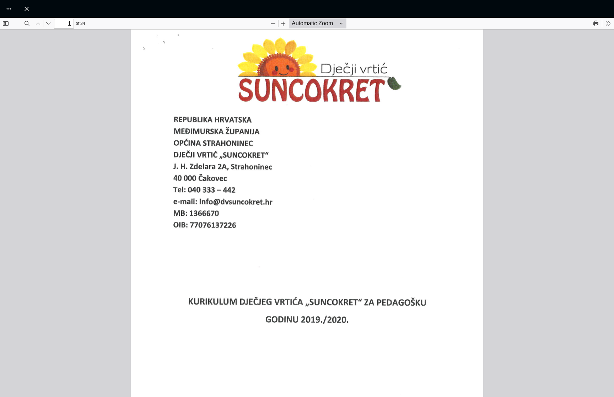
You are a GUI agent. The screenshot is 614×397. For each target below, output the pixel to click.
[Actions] (9, 9)
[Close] (27, 9)
